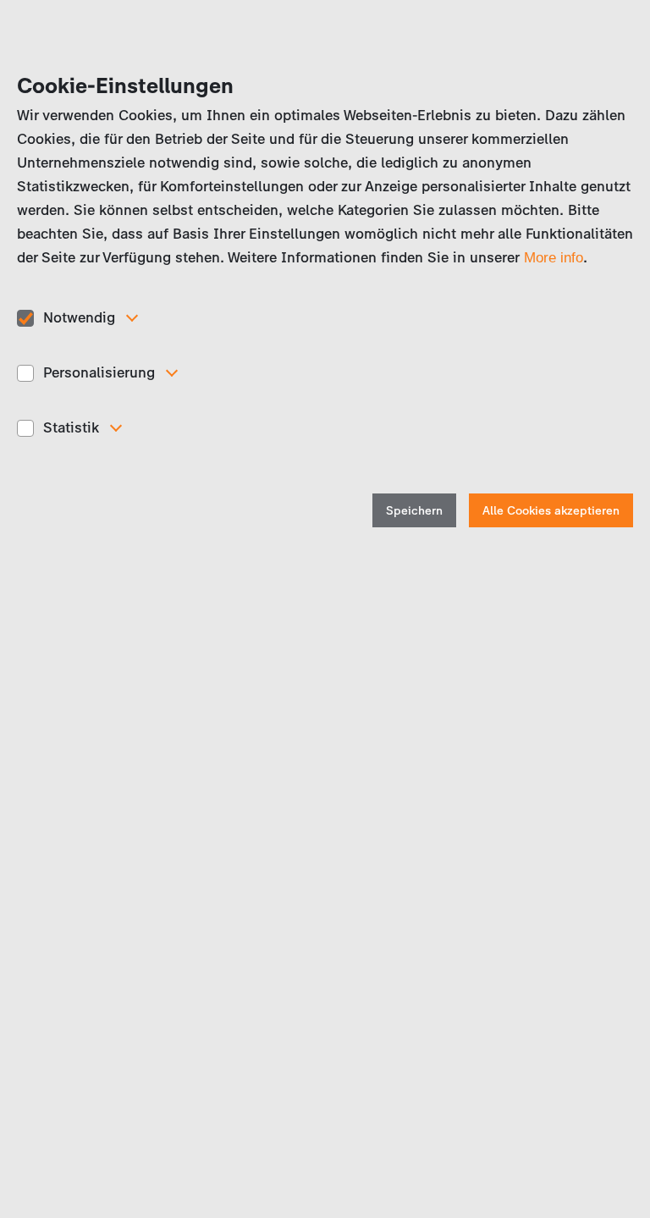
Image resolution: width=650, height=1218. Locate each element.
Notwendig (79, 317)
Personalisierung (99, 372)
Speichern (414, 511)
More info (553, 258)
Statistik (71, 427)
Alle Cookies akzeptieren (551, 511)
